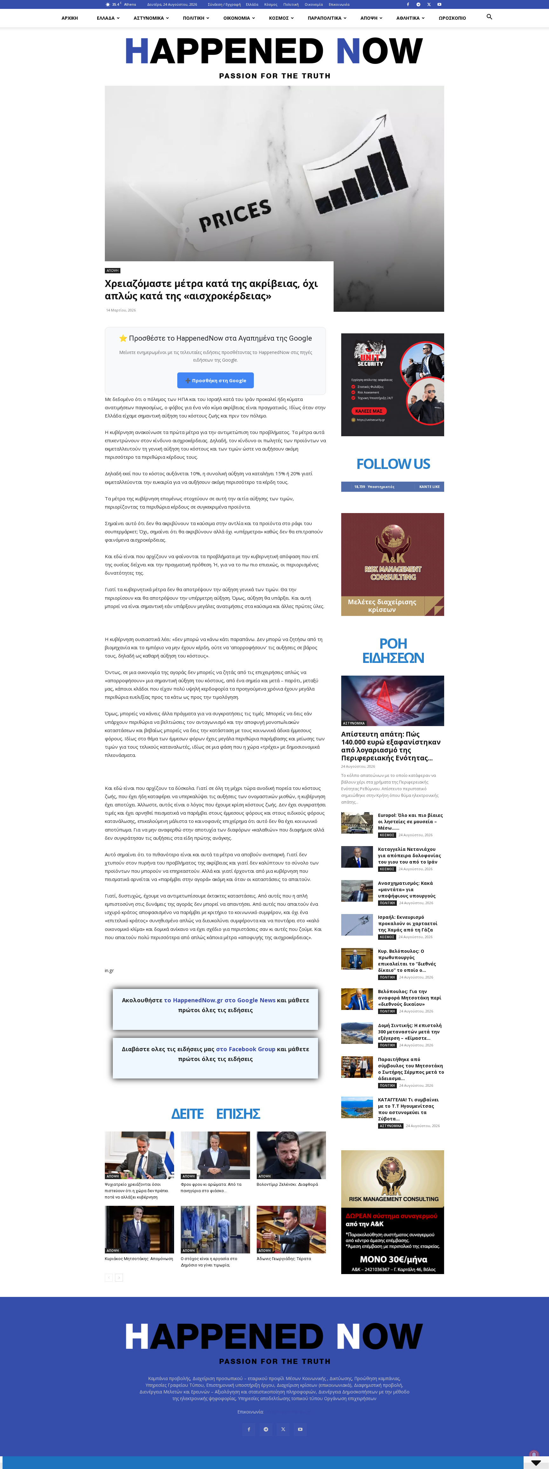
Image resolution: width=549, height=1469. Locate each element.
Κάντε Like (429, 486)
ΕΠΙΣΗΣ (238, 1114)
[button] (489, 18)
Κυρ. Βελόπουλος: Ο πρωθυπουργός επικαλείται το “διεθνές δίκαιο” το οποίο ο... (407, 960)
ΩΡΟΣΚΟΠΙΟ (452, 18)
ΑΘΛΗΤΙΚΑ (408, 18)
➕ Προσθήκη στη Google (215, 380)
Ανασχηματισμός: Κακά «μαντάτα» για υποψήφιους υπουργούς (407, 889)
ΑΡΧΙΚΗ (70, 18)
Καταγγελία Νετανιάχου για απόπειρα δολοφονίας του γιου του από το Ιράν (409, 855)
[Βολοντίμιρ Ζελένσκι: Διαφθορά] (291, 1155)
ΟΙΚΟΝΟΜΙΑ (236, 18)
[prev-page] (109, 1278)
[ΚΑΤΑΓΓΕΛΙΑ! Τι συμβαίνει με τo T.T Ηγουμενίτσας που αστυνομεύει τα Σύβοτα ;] (357, 1107)
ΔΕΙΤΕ (187, 1114)
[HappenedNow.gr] (274, 54)
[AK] (392, 614)
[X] (429, 4)
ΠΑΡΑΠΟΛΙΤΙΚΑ (325, 18)
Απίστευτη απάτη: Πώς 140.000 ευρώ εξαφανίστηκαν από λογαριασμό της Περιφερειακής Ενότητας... (391, 746)
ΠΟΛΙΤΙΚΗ (193, 18)
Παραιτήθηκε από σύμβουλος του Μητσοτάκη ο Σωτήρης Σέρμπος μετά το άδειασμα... (411, 1068)
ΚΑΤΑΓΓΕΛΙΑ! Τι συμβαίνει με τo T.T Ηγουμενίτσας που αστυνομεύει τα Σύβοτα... (408, 1109)
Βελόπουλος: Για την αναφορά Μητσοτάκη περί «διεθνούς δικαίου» (409, 997)
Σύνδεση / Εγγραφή (224, 4)
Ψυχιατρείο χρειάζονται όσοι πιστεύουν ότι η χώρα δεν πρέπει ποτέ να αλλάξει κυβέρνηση (136, 1190)
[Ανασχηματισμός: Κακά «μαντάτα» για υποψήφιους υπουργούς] (357, 891)
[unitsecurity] (392, 434)
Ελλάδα (252, 4)
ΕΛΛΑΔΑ (106, 18)
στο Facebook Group (245, 1049)
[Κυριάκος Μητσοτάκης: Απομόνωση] (139, 1229)
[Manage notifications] (534, 1455)
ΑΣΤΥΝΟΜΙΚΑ (149, 18)
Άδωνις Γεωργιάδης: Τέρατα (284, 1258)
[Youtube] (439, 4)
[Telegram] (418, 4)
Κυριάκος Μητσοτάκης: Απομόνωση (139, 1258)
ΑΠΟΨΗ (369, 18)
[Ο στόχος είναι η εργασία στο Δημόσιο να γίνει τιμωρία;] (215, 1229)
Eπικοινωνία (339, 4)
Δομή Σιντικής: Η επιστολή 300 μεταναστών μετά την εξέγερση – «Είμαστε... (410, 1031)
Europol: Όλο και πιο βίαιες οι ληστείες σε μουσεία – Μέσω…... (410, 821)
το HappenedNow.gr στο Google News (219, 1000)
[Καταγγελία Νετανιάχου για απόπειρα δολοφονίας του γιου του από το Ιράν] (357, 857)
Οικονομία (314, 4)
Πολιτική (291, 4)
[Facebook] (408, 4)
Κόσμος (270, 4)
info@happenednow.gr (288, 1412)
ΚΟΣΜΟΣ (279, 18)
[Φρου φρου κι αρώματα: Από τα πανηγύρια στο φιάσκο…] (215, 1155)
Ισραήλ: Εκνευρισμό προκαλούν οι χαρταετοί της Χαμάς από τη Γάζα (407, 923)
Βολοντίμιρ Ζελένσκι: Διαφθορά (287, 1184)
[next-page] (119, 1278)
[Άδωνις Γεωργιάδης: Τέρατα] (291, 1229)
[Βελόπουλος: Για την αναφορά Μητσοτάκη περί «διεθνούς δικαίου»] (357, 999)
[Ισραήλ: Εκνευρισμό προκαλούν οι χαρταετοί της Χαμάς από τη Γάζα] (357, 925)
